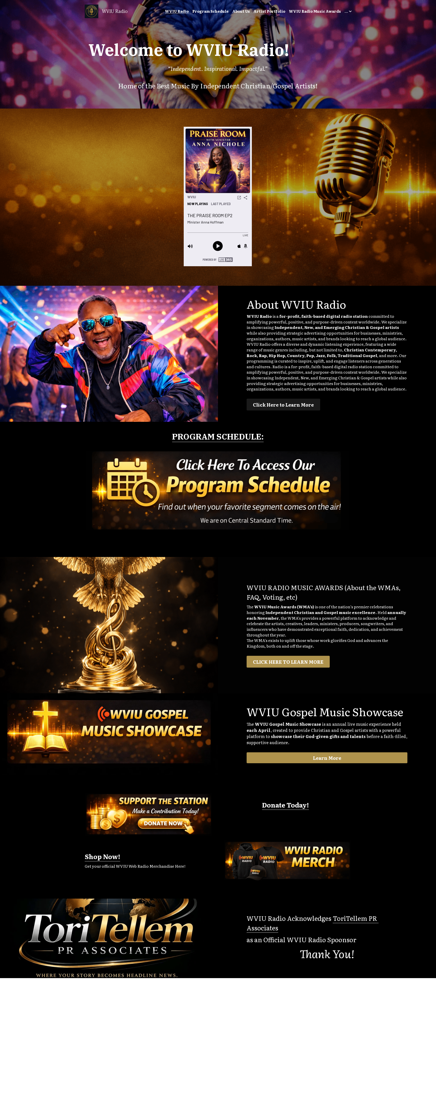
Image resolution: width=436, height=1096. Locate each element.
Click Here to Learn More (283, 404)
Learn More (327, 757)
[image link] (91, 11)
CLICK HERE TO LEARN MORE (288, 661)
